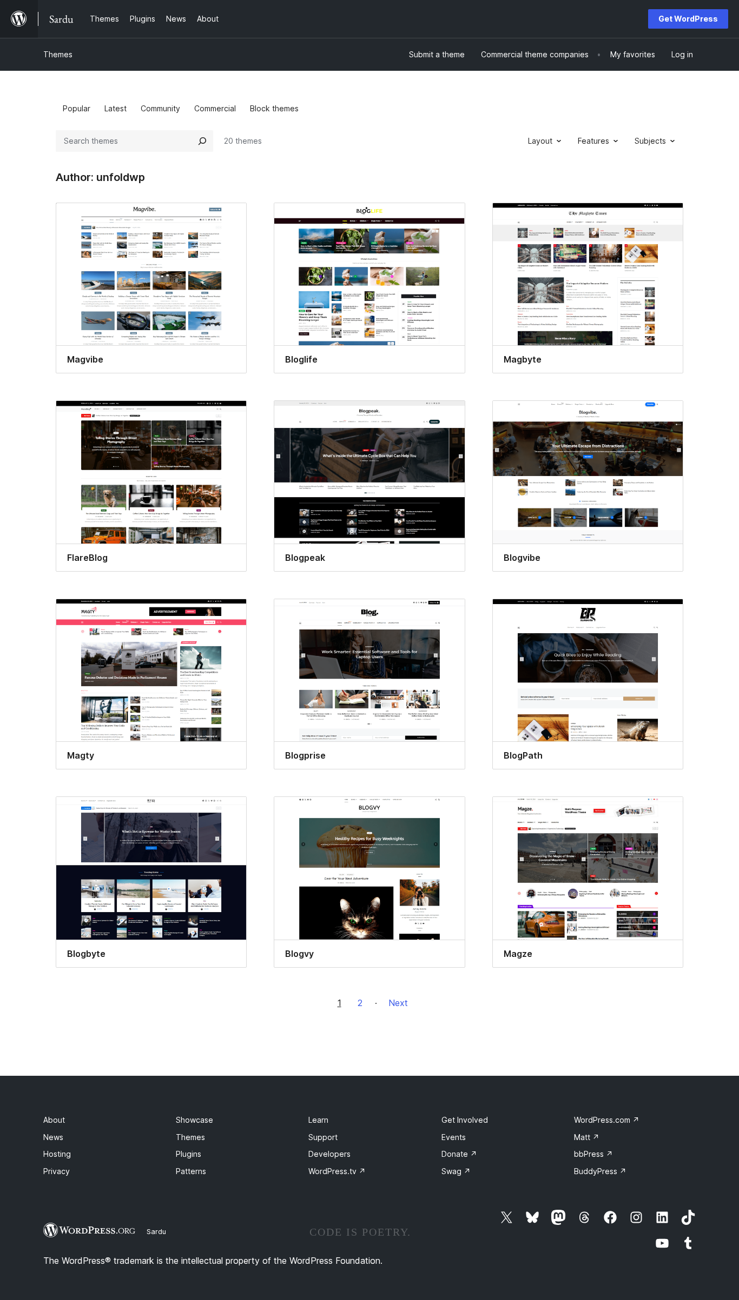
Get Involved (464, 1119)
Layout (540, 140)
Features (593, 140)
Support (323, 1137)
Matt (586, 1137)
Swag (456, 1171)
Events (453, 1137)
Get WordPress (688, 18)
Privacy (56, 1171)
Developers (329, 1153)
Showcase (194, 1119)
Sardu (156, 1231)
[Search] (202, 141)
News (53, 1137)
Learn (318, 1119)
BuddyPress (600, 1171)
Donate (459, 1153)
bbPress (593, 1153)
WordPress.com (606, 1119)
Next (398, 1002)
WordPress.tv (337, 1171)
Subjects (650, 140)
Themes (57, 54)
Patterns (191, 1171)
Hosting (57, 1153)
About (54, 1119)
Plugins (188, 1153)
